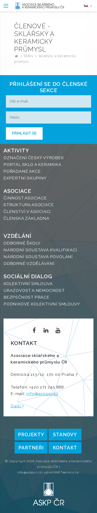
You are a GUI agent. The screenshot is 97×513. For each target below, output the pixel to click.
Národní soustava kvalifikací (40, 249)
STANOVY (65, 434)
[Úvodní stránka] (39, 6)
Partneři (31, 448)
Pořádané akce (22, 171)
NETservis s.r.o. (68, 472)
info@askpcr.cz (42, 393)
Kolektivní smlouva (28, 283)
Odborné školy (22, 243)
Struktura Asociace (29, 204)
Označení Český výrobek (34, 157)
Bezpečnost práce (26, 297)
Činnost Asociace (25, 197)
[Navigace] (6, 6)
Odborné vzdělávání (29, 263)
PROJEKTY (31, 434)
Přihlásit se (24, 133)
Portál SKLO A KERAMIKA (32, 164)
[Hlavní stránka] (16, 56)
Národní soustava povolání (38, 256)
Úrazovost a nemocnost (34, 290)
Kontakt (65, 448)
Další (16, 405)
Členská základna (26, 218)
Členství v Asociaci (27, 211)
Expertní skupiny (25, 178)
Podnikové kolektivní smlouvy (42, 303)
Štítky (28, 56)
